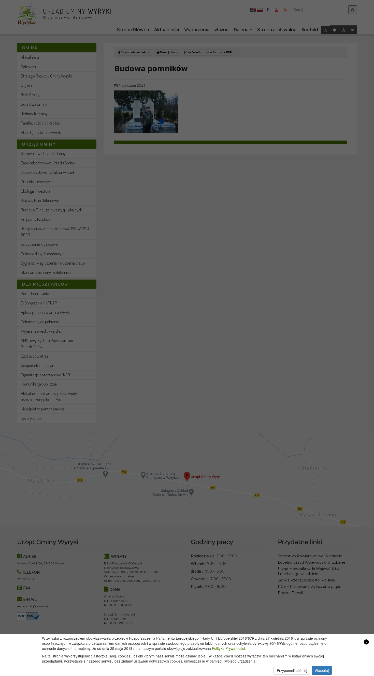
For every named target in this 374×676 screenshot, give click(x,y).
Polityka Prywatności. (229, 648)
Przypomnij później (292, 670)
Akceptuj (322, 670)
